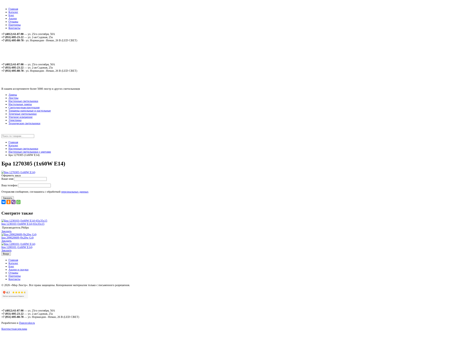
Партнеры (14, 24)
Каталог (13, 12)
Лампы (12, 94)
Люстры (13, 97)
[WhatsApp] (18, 202)
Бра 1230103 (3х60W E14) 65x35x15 (22, 223)
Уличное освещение (20, 116)
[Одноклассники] (8, 202)
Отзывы (13, 21)
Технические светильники (24, 123)
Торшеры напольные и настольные (29, 110)
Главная (13, 8)
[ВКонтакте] (3, 202)
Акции (12, 18)
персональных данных (74, 191)
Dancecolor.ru (27, 322)
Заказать (7, 198)
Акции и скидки (18, 269)
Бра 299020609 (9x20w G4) (17, 237)
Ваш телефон (9, 185)
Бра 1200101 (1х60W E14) (16, 247)
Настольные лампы (20, 104)
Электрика (14, 120)
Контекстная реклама (14, 328)
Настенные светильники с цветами (29, 151)
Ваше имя (7, 178)
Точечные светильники (22, 113)
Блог (11, 15)
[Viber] (13, 202)
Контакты (14, 27)
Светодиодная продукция (23, 107)
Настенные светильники (23, 101)
